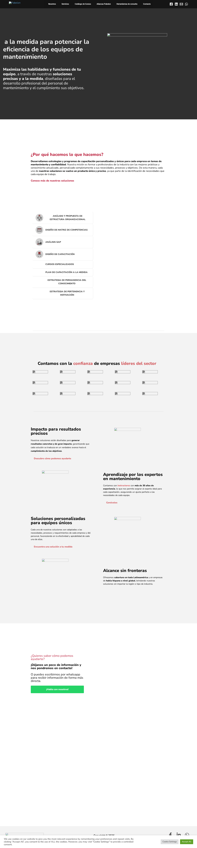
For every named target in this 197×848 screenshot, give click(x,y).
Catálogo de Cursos (83, 4)
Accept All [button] (186, 841)
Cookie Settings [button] (170, 841)
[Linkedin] (176, 4)
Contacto (147, 4)
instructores (124, 485)
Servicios (65, 4)
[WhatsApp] (186, 4)
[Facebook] (171, 4)
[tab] (62, 218)
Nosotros (52, 4)
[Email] (181, 4)
